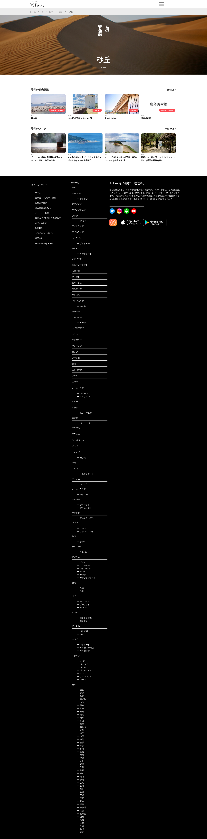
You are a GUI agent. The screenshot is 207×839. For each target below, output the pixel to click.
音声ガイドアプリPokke (45, 198)
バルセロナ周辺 (85, 648)
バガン (81, 323)
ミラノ (81, 673)
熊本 (80, 724)
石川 (80, 786)
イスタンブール (85, 474)
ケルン (81, 528)
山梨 (80, 817)
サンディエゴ (84, 575)
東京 (80, 832)
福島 (80, 715)
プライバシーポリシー (45, 233)
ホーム (33, 12)
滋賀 (80, 739)
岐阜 (80, 730)
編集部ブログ (41, 203)
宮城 (80, 752)
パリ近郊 (82, 631)
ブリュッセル (84, 508)
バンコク (82, 607)
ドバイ (81, 221)
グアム (81, 562)
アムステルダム (85, 518)
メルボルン (83, 396)
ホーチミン (83, 484)
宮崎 (80, 708)
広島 (80, 783)
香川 (61, 12)
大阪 (80, 810)
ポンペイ (82, 664)
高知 (80, 705)
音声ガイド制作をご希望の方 (48, 218)
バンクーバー (84, 423)
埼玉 (80, 733)
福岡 (80, 755)
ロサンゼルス (84, 568)
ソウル (81, 542)
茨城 (80, 795)
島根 (80, 829)
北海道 (81, 814)
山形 (80, 736)
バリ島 (81, 306)
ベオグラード (84, 254)
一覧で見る (169, 90)
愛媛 (80, 764)
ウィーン (82, 393)
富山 (80, 721)
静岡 (80, 780)
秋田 (80, 711)
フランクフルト (85, 531)
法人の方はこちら (43, 208)
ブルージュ (83, 505)
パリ (80, 634)
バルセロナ (83, 651)
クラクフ (82, 199)
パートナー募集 (42, 213)
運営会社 (39, 238)
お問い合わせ (41, 223)
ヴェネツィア (84, 670)
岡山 (80, 776)
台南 (80, 588)
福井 (80, 718)
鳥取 (80, 696)
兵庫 (80, 770)
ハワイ (81, 571)
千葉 (80, 767)
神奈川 (81, 807)
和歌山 (81, 727)
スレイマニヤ (84, 413)
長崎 (80, 826)
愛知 (80, 801)
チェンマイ (83, 601)
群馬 (80, 804)
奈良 (80, 789)
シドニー (82, 494)
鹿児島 (81, 699)
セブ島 (81, 457)
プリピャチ (83, 243)
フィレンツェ (84, 676)
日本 (51, 12)
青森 (80, 745)
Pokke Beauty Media (44, 243)
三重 (80, 823)
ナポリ (81, 661)
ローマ (81, 679)
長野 (80, 798)
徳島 (80, 690)
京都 (80, 820)
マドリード (83, 644)
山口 (80, 702)
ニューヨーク (84, 565)
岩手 (80, 742)
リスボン (82, 552)
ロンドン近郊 (84, 618)
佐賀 (80, 693)
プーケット (83, 604)
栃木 (80, 773)
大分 (80, 761)
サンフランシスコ (86, 578)
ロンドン (82, 621)
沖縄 (80, 758)
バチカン (82, 667)
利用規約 (39, 228)
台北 (80, 591)
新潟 (80, 792)
